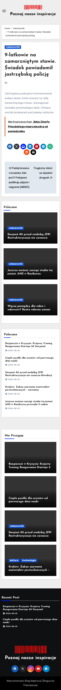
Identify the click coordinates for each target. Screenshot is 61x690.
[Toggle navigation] (4, 11)
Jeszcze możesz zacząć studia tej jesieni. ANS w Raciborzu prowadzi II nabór (30, 274)
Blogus (47, 680)
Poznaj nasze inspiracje (33, 14)
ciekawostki (13, 47)
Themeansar (30, 685)
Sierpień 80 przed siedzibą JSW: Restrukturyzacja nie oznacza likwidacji (29, 238)
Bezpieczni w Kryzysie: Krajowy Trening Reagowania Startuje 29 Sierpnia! (30, 467)
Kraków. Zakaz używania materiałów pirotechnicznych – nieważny (29, 570)
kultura (14, 560)
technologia (29, 560)
